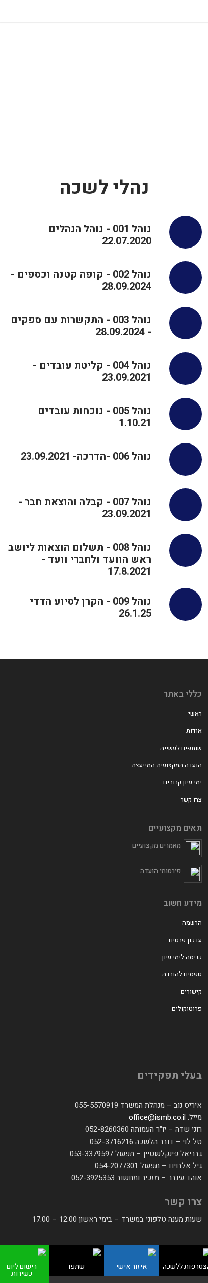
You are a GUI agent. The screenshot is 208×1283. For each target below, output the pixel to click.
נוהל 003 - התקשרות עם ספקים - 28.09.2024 (81, 326)
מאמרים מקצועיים (156, 845)
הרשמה (192, 922)
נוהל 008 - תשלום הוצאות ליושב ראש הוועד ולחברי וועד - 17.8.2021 (79, 559)
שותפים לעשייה (181, 748)
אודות (194, 730)
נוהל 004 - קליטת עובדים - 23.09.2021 (92, 372)
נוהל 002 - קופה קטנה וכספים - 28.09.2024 (81, 281)
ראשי (195, 713)
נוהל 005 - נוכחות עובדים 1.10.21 (94, 417)
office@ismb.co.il (157, 1117)
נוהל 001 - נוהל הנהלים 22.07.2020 (99, 235)
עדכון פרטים (185, 940)
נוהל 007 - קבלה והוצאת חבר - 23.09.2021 (84, 508)
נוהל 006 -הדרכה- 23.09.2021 (86, 457)
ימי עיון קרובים (182, 782)
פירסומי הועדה (160, 871)
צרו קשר (191, 799)
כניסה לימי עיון (182, 957)
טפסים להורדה (182, 974)
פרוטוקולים (187, 1008)
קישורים (191, 991)
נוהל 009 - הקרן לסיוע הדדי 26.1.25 (90, 608)
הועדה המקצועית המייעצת (167, 765)
